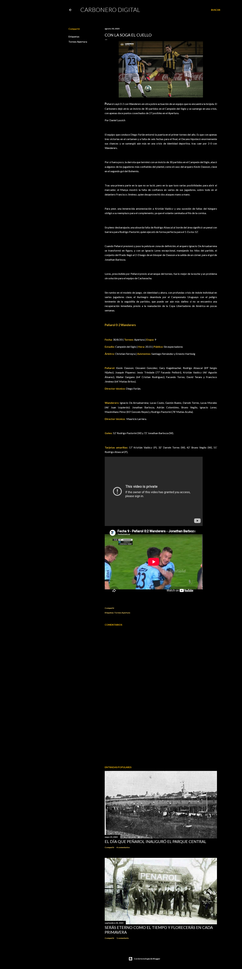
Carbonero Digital (110, 9)
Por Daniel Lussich (115, 120)
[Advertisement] (161, 734)
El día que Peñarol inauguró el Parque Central (155, 841)
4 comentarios (123, 847)
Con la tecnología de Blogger (147, 958)
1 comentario (123, 938)
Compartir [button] (74, 28)
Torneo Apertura (77, 41)
